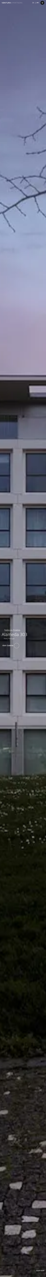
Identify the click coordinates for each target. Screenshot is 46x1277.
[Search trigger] (28, 2)
